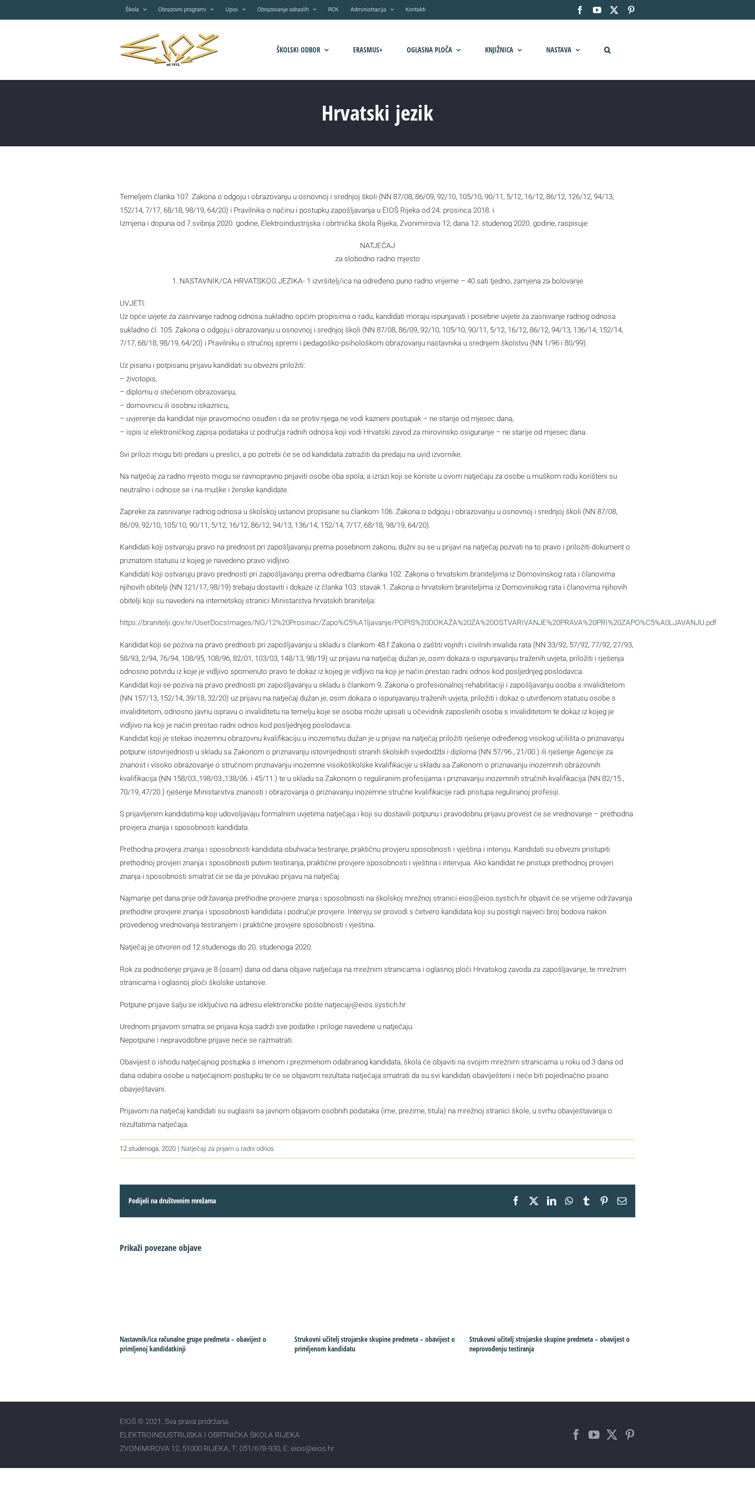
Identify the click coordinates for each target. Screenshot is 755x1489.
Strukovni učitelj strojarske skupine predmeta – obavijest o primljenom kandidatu (374, 1344)
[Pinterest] (629, 1434)
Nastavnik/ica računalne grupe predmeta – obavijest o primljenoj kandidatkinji (193, 1344)
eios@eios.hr (312, 1448)
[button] (607, 49)
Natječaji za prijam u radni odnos (227, 1149)
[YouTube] (594, 1434)
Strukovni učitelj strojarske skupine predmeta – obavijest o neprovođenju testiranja (549, 1344)
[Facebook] (576, 1434)
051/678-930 (259, 1448)
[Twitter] (611, 1434)
